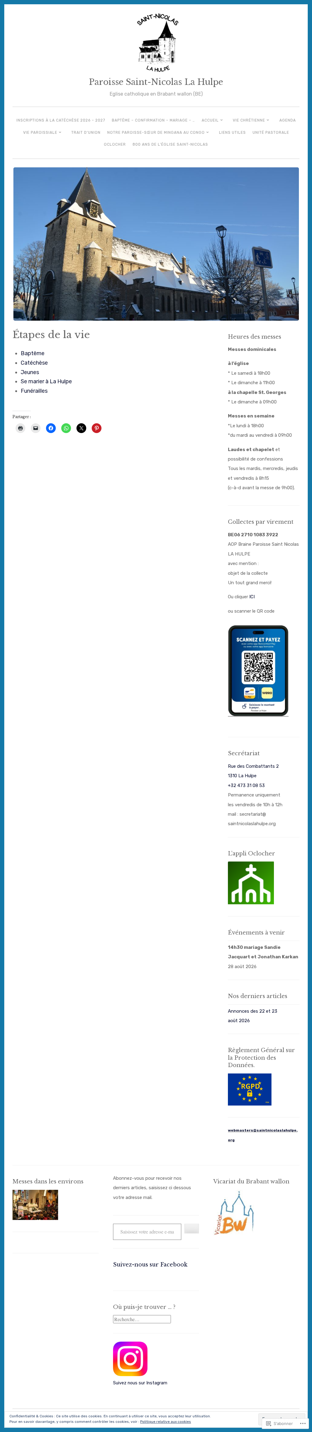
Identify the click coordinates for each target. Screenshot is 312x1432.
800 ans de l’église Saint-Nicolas (170, 144)
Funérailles (34, 391)
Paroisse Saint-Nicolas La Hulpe (156, 82)
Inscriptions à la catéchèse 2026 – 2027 (60, 120)
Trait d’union (86, 132)
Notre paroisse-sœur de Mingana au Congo (156, 132)
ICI (252, 596)
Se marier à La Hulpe (46, 381)
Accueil (210, 120)
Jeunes (30, 372)
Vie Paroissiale (40, 132)
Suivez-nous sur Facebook (150, 1264)
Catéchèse (34, 362)
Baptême (32, 353)
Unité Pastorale (271, 132)
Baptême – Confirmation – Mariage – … (153, 120)
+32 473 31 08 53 (246, 785)
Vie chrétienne (249, 120)
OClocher (115, 144)
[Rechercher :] (142, 1319)
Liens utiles (232, 132)
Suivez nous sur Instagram (140, 1383)
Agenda (287, 120)
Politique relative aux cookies (165, 1421)
